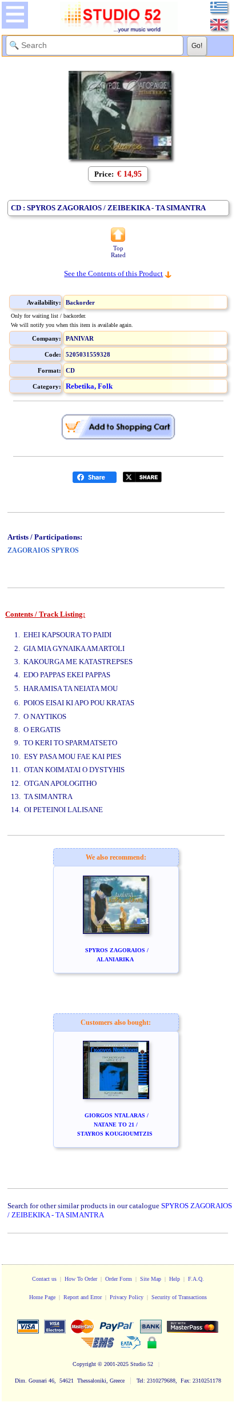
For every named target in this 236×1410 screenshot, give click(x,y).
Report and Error (82, 1297)
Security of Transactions (179, 1297)
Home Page (42, 1297)
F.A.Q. (196, 1279)
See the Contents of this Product (113, 273)
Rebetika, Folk (89, 386)
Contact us (44, 1279)
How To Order (81, 1279)
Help (174, 1279)
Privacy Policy (126, 1297)
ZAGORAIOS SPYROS (43, 550)
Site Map (150, 1279)
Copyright (84, 1364)
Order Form (118, 1279)
